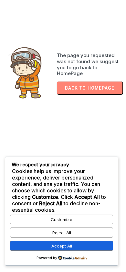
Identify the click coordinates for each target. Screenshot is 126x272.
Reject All (61, 232)
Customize (61, 219)
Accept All (61, 245)
